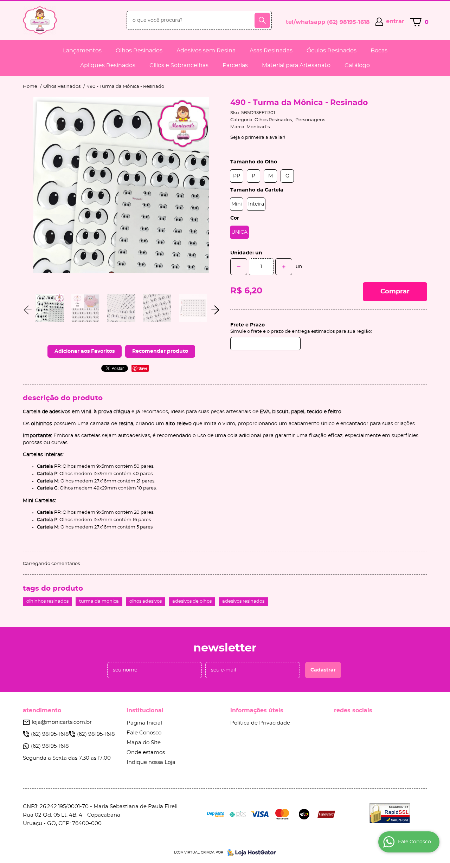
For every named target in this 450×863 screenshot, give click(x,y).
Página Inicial (144, 723)
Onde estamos (146, 752)
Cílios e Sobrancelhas (178, 65)
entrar (395, 21)
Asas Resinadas (271, 50)
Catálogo (357, 65)
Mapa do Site (144, 742)
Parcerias (235, 65)
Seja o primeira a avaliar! (257, 137)
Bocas (379, 50)
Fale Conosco (144, 732)
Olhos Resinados (139, 50)
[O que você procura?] (262, 20)
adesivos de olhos (192, 601)
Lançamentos (82, 50)
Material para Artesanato (296, 65)
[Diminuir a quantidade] (238, 266)
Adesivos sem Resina (206, 50)
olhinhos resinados (47, 601)
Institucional (145, 710)
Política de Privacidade (260, 723)
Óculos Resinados (331, 50)
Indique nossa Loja (151, 762)
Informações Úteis (256, 710)
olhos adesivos (145, 601)
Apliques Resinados (107, 65)
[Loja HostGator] (249, 852)
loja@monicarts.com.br (62, 722)
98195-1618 (348, 22)
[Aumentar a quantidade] (283, 266)
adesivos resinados (243, 601)
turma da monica (99, 601)
